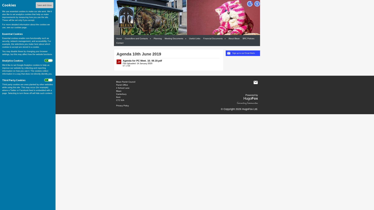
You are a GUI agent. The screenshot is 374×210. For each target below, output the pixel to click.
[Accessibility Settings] (257, 4)
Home (119, 38)
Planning (158, 38)
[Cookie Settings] (250, 4)
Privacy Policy (122, 105)
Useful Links (194, 38)
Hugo (250, 98)
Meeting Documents (174, 38)
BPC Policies (248, 38)
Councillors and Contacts (136, 38)
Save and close (44, 5)
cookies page (20, 27)
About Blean (234, 38)
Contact (119, 43)
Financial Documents (213, 38)
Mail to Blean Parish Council (255, 82)
